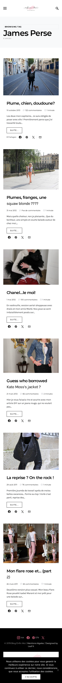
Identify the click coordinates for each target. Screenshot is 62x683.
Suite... (14, 130)
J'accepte (31, 677)
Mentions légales (35, 643)
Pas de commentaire (31, 210)
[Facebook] (28, 637)
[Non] (58, 670)
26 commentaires (31, 584)
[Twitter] (42, 637)
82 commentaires (31, 394)
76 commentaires (30, 485)
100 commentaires (29, 299)
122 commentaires (33, 110)
